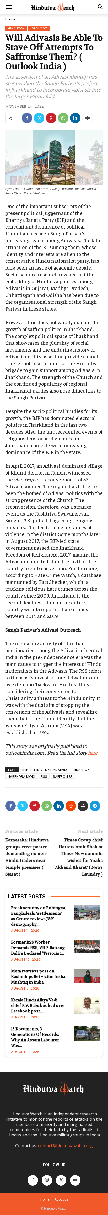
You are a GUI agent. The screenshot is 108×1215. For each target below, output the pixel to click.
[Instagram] (47, 1180)
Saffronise (63, 776)
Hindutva (16, 28)
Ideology (39, 28)
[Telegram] (95, 806)
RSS (44, 776)
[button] (9, 7)
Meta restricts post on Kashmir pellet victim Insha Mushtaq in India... (38, 977)
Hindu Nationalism (50, 770)
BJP (25, 770)
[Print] (83, 806)
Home (10, 19)
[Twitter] (39, 118)
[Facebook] (27, 118)
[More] (87, 118)
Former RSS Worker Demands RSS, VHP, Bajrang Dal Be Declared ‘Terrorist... (38, 948)
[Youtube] (75, 1180)
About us (61, 1199)
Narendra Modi (21, 776)
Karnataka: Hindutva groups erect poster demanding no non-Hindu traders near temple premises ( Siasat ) (27, 857)
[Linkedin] (75, 118)
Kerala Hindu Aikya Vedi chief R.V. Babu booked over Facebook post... (38, 1005)
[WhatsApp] (63, 118)
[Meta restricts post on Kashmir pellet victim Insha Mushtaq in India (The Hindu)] (87, 976)
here (92, 752)
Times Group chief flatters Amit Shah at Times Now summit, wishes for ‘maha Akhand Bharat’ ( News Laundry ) (79, 857)
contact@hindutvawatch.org (65, 1146)
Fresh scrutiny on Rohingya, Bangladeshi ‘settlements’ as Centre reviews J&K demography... (38, 916)
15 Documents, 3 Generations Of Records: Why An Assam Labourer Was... (35, 1037)
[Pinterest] (51, 118)
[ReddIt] (71, 806)
